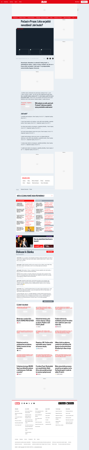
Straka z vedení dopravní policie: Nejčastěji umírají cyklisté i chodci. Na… (39, 205)
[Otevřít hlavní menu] (2, 2)
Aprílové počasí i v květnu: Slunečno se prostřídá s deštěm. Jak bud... (20, 223)
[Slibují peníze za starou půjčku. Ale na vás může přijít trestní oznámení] (29, 229)
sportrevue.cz (47, 225)
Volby (29, 180)
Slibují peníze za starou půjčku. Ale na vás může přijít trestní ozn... (20, 229)
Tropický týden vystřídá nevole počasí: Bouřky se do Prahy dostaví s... (20, 204)
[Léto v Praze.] (19, 28)
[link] (22, 403)
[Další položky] (76, 18)
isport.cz (46, 213)
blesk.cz (46, 207)
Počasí (42, 180)
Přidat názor (50, 251)
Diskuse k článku (25, 252)
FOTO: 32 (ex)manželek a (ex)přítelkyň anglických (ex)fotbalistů (39, 223)
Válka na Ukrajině (35, 180)
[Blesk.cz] (44, 2)
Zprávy (24, 180)
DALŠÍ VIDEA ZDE (49, 236)
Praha (30, 189)
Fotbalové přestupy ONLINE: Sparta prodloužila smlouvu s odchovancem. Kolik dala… (40, 211)
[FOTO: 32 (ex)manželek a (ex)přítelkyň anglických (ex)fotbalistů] (49, 223)
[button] (62, 403)
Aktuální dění (26, 178)
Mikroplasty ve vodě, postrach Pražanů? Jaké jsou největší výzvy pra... (20, 210)
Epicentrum (47, 180)
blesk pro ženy (47, 219)
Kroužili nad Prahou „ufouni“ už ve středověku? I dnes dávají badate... (20, 217)
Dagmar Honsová (24, 189)
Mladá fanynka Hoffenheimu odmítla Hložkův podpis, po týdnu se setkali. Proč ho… (40, 229)
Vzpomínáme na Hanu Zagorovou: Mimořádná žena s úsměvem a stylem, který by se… (39, 217)
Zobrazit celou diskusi (48, 301)
